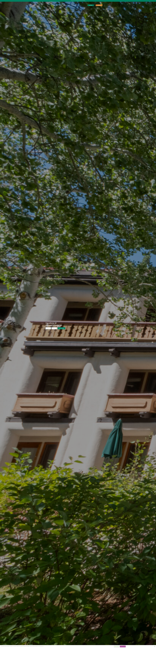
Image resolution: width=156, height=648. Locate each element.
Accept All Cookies (122, 646)
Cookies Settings (116, 646)
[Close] (155, 646)
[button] (90, 5)
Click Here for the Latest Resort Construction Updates (78, 0)
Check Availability (61, 328)
